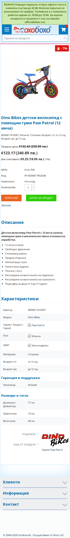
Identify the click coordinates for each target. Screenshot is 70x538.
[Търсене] (65, 38)
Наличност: (8, 181)
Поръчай (11, 198)
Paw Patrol (38, 325)
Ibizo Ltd (58, 535)
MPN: (4, 169)
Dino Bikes (34, 317)
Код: (3, 175)
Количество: (8, 187)
